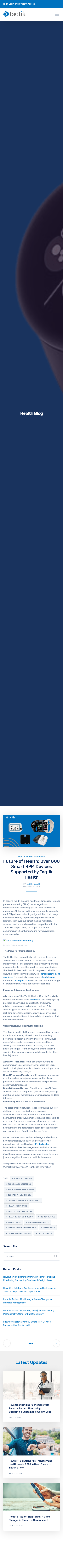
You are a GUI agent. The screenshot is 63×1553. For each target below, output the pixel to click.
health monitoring (17, 1206)
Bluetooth (35, 999)
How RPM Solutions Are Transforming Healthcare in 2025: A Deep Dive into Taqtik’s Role (30, 1464)
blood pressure (21, 980)
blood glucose (48, 977)
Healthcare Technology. (20, 1217)
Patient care (14, 1222)
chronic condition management (24, 1200)
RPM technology (42, 1144)
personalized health (38, 1222)
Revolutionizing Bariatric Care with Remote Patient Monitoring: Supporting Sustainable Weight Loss (30, 1408)
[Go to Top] (57, 1546)
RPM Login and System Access (19, 4)
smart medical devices (19, 1233)
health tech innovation (20, 1211)
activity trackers (23, 1179)
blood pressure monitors (21, 1190)
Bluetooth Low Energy (19, 1195)
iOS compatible (47, 1217)
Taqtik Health (33, 884)
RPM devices (49, 1228)
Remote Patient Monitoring (31, 856)
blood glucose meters (19, 1184)
